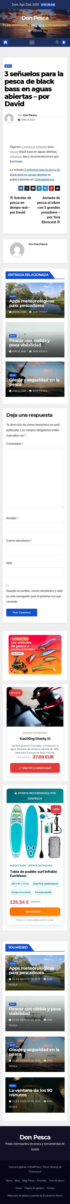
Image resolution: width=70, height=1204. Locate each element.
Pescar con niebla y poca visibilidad (29, 343)
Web (9, 563)
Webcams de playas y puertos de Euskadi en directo (35, 1195)
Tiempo (50, 1188)
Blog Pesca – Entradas (34, 1180)
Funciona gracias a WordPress (25, 1167)
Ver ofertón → (35, 911)
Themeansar (35, 1171)
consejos (27, 146)
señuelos (41, 146)
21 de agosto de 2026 (26, 1060)
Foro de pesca (56, 1180)
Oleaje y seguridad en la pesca (34, 382)
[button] (57, 42)
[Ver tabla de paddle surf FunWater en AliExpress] (35, 831)
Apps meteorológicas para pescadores (31, 303)
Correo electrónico (19, 540)
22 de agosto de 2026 (26, 979)
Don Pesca (35, 18)
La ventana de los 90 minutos (30, 1092)
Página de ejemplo (34, 1188)
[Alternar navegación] (32, 42)
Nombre (12, 518)
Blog (8, 66)
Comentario (14, 443)
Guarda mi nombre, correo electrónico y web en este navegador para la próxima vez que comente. (34, 596)
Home (9, 1180)
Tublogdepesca (44, 179)
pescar (14, 151)
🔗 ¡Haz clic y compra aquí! (35, 767)
